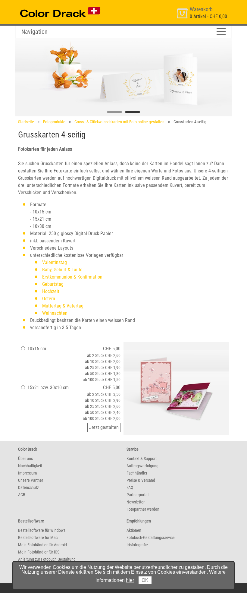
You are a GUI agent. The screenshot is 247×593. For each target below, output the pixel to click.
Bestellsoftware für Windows (41, 530)
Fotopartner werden (143, 509)
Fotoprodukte (54, 121)
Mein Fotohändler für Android (42, 544)
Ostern (48, 298)
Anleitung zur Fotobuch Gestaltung (47, 559)
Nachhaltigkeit (30, 465)
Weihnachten (54, 313)
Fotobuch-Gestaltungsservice (151, 537)
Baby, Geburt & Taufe (62, 270)
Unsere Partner (30, 480)
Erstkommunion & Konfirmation (72, 277)
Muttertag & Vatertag (62, 306)
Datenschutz (28, 487)
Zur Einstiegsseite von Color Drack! (49, 5)
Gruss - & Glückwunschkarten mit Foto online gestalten (119, 121)
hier (130, 580)
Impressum (27, 473)
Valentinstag (54, 262)
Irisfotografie (137, 544)
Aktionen (134, 530)
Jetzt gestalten (104, 427)
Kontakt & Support (142, 458)
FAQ (130, 487)
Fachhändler (137, 473)
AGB (21, 494)
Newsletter (136, 502)
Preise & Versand (141, 480)
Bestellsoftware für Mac (38, 537)
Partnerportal (138, 494)
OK (145, 580)
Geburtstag (53, 284)
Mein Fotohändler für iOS (38, 552)
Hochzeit (50, 291)
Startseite (26, 121)
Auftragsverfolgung (142, 465)
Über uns (25, 458)
